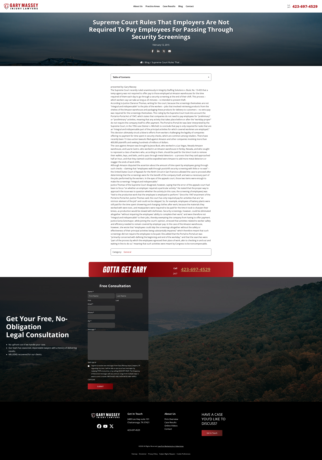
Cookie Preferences (183, 454)
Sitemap (134, 454)
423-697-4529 (195, 269)
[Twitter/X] (111, 428)
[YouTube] (105, 428)
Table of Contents (121, 77)
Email (90, 304)
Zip (89, 321)
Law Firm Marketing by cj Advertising (171, 446)
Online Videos (171, 425)
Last (117, 300)
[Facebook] (99, 428)
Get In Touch (212, 433)
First (89, 300)
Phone (91, 312)
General (127, 252)
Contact (168, 429)
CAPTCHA (91, 379)
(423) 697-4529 (123, 371)
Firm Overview (171, 419)
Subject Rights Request (167, 454)
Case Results (170, 422)
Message (92, 329)
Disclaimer (143, 454)
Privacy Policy (153, 454)
